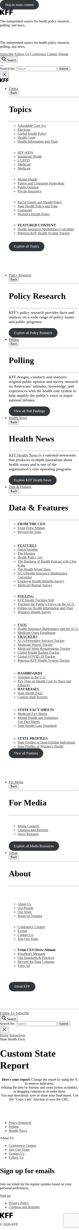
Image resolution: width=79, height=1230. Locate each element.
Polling (14, 339)
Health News (18, 418)
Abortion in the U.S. (32, 677)
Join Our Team (28, 939)
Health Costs (26, 137)
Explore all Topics (26, 246)
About (13, 853)
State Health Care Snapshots (37, 726)
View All (24, 966)
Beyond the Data (29, 532)
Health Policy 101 (30, 557)
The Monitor (26, 553)
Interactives (17, 1035)
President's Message (31, 954)
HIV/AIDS (25, 152)
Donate (63, 54)
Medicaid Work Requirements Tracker (44, 648)
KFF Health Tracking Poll (36, 600)
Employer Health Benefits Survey (41, 581)
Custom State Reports (33, 697)
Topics (13, 88)
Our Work (25, 912)
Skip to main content (19, 5)
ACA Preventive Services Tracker (41, 641)
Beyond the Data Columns (36, 962)
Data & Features (20, 487)
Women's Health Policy (34, 214)
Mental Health (27, 179)
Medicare (24, 168)
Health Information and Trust (38, 141)
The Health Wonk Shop (34, 569)
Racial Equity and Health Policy (40, 202)
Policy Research (20, 275)
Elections (24, 129)
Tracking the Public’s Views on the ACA (46, 604)
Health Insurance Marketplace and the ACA (48, 629)
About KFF (22, 986)
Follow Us (21, 54)
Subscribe (7, 54)
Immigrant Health (30, 156)
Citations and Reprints (33, 830)
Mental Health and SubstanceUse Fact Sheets (38, 720)
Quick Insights (28, 549)
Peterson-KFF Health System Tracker (44, 233)
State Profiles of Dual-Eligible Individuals (46, 742)
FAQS (22, 625)
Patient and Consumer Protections (41, 183)
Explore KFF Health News (32, 480)
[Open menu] (2, 65)
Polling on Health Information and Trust (45, 608)
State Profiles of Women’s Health (40, 746)
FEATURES (27, 545)
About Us (24, 904)
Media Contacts (28, 826)
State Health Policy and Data (37, 206)
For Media (16, 782)
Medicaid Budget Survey (35, 585)
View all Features (26, 753)
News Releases (28, 834)
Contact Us (25, 935)
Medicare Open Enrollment (36, 633)
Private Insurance (29, 191)
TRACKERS (28, 637)
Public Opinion (28, 187)
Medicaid (24, 164)
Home (4, 1035)
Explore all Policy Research (33, 333)
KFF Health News (23, 455)
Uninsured (25, 210)
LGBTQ (24, 160)
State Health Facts (30, 693)
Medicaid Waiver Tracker (35, 644)
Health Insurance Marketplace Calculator (46, 229)
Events (22, 931)
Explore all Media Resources (34, 846)
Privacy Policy (19, 1203)
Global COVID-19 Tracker (36, 656)
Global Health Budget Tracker (38, 652)
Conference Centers (43, 54)
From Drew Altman (31, 528)
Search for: (8, 68)
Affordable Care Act (32, 125)
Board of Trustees (30, 916)
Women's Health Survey (34, 612)
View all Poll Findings (29, 411)
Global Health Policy (32, 133)
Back (14, 92)
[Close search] (4, 74)
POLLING (26, 596)
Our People (25, 908)
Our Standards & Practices (36, 958)
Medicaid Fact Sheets (32, 714)
